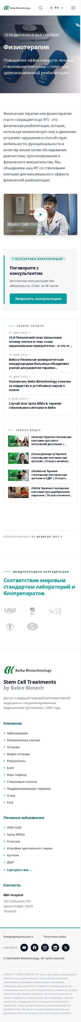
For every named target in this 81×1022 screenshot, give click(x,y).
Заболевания (17, 733)
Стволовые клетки (22, 782)
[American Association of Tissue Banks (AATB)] (33, 626)
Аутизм (13, 855)
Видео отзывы (18, 754)
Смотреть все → (19, 870)
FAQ (10, 802)
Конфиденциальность (18, 937)
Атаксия (13, 841)
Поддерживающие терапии (29, 789)
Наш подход (16, 775)
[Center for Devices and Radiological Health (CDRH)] (55, 611)
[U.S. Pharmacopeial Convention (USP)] (10, 611)
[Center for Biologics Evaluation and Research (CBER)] (10, 626)
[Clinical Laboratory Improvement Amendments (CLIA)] (33, 611)
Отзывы (13, 747)
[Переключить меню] (73, 7)
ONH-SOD (14, 827)
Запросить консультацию (38, 298)
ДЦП (10, 862)
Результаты (16, 761)
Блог (10, 768)
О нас (11, 795)
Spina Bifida (16, 834)
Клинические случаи (23, 740)
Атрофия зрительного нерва (29, 848)
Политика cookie (55, 937)
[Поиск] (40, 8)
